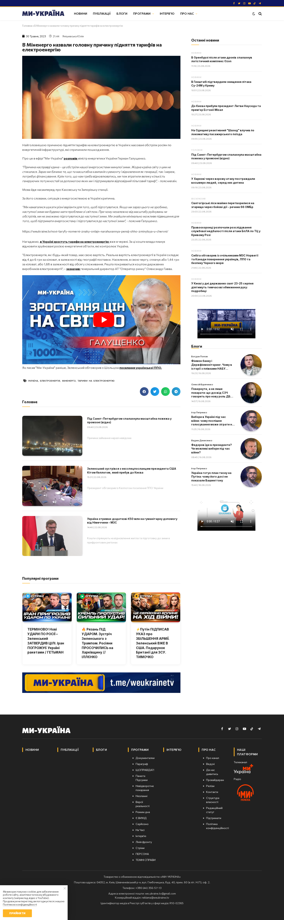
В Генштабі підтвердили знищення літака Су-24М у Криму (221, 83)
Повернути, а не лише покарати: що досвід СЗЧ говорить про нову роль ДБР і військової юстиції (212, 392)
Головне (197, 150)
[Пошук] (260, 13)
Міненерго (69, 380)
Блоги (121, 13)
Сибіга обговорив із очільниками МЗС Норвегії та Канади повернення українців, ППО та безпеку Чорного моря (224, 259)
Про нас (187, 13)
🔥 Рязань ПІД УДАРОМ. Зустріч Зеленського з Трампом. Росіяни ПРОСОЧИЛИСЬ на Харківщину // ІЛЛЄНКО (97, 643)
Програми (142, 13)
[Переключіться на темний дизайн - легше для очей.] (253, 13)
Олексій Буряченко (202, 384)
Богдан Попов (199, 356)
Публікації (102, 13)
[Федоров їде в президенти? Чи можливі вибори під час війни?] (251, 448)
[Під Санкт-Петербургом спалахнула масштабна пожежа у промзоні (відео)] (52, 436)
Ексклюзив (198, 198)
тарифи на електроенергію (96, 380)
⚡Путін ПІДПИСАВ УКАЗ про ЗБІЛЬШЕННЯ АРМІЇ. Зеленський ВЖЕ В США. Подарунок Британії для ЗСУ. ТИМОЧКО (152, 643)
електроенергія (50, 380)
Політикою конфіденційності (20, 904)
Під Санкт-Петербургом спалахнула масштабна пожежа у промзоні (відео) (129, 420)
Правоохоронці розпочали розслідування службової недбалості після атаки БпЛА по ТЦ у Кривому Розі (225, 231)
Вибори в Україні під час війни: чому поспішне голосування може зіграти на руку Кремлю (212, 420)
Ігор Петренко (199, 412)
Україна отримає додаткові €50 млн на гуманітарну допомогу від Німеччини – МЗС (132, 520)
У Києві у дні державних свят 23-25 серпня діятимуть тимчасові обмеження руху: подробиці (222, 287)
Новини (80, 13)
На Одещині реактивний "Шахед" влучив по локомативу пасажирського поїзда (222, 132)
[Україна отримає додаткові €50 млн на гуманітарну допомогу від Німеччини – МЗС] (52, 536)
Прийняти (17, 913)
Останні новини (205, 40)
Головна (27, 25)
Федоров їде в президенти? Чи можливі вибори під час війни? (211, 448)
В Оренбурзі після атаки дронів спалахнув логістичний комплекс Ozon (221, 59)
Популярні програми (40, 578)
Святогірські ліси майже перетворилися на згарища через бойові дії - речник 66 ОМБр (222, 205)
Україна (33, 380)
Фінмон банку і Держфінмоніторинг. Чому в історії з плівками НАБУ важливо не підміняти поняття (211, 364)
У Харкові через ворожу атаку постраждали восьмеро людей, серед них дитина (223, 180)
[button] (144, 391)
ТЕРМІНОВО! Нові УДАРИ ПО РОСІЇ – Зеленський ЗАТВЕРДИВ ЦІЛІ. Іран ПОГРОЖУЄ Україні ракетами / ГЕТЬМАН (45, 640)
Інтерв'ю (167, 13)
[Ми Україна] (43, 13)
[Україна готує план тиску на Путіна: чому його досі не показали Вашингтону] (251, 476)
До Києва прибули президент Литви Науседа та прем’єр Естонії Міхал (226, 107)
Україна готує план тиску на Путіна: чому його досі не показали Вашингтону (211, 476)
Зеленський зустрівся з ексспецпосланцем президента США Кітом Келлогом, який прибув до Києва (131, 470)
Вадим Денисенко (201, 440)
